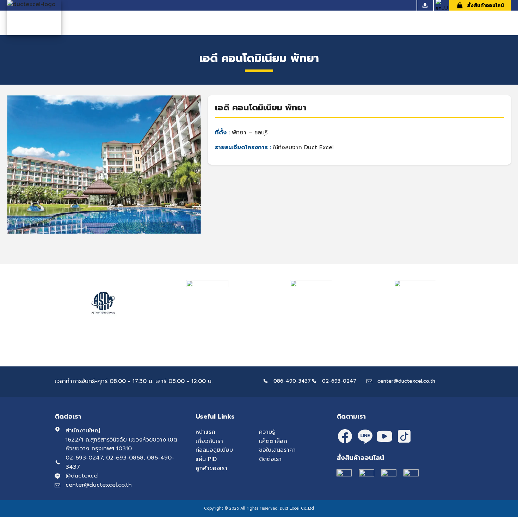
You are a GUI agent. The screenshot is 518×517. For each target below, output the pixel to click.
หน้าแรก (205, 432)
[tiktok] (404, 436)
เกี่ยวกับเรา (209, 441)
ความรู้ (267, 432)
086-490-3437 (292, 381)
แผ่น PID (206, 459)
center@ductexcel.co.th (406, 381)
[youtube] (384, 436)
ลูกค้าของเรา (211, 468)
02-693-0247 (339, 381)
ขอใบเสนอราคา (277, 450)
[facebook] (345, 436)
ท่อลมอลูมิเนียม (214, 450)
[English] (442, 8)
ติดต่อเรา (270, 459)
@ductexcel (82, 476)
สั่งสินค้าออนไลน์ (485, 5)
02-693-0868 (124, 458)
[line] (364, 436)
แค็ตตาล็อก (273, 441)
